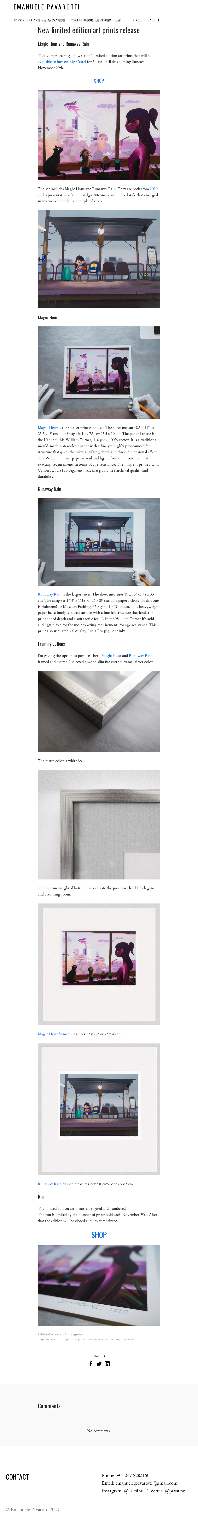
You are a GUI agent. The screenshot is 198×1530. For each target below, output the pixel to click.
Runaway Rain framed (55, 1184)
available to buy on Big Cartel (62, 61)
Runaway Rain (49, 594)
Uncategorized (74, 1334)
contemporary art (98, 1339)
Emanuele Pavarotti (47, 7)
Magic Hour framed (54, 1034)
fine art (114, 1339)
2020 (154, 188)
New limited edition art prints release (89, 29)
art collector (53, 1339)
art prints (79, 1339)
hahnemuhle (128, 1339)
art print (67, 1339)
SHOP (99, 80)
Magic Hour (48, 427)
